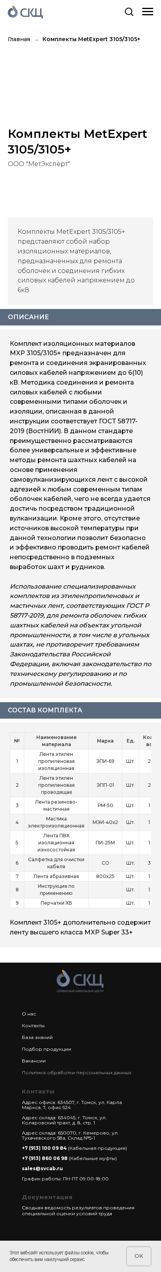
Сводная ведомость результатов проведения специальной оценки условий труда (78, 1210)
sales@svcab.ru (42, 1168)
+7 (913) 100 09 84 (44, 1148)
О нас (29, 1014)
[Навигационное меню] (147, 12)
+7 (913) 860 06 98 (45, 1158)
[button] (129, 11)
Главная (19, 39)
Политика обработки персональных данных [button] (76, 1072)
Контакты (33, 1025)
